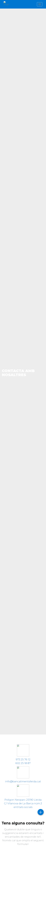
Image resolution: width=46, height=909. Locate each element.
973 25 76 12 (23, 759)
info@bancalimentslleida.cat (23, 781)
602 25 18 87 (23, 763)
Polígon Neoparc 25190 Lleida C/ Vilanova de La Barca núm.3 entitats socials (23, 803)
